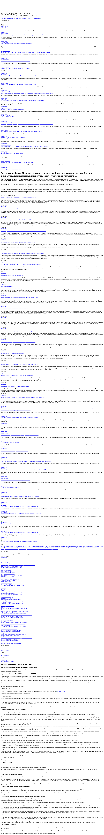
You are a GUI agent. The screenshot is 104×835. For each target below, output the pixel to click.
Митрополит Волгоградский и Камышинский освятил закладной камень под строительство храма (24, 146)
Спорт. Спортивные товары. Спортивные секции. (13, 624)
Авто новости (79, 547)
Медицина (5, 549)
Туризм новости (37, 546)
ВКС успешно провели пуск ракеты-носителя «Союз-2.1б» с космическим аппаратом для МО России (25, 52)
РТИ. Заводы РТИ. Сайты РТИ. (8, 576)
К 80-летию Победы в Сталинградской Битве (47, 549)
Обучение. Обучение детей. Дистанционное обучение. (14, 608)
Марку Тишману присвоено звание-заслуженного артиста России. (17, 43)
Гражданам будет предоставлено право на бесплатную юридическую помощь (19, 417)
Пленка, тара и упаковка (6, 583)
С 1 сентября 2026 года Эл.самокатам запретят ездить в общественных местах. (19, 435)
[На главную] (1, 541)
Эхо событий (20, 547)
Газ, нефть (3, 588)
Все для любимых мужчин (7, 620)
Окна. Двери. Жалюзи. (6, 570)
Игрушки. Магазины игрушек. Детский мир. (11, 616)
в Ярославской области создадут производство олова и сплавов (16, 138)
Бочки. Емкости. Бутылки (7, 612)
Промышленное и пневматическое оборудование (12, 575)
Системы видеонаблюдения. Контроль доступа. (12, 592)
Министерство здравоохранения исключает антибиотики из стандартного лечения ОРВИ (22, 35)
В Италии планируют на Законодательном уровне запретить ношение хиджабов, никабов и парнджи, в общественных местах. (31, 424)
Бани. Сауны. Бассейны (6, 625)
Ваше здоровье (7, 547)
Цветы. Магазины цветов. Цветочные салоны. (12, 617)
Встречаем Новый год (21, 549)
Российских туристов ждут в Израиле (10, 487)
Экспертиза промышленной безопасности (11, 599)
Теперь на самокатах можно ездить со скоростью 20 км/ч (14, 451)
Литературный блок (16, 169)
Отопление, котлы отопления (8, 586)
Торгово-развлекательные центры (9, 629)
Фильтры (3, 590)
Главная (2, 169)
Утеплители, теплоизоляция (7, 641)
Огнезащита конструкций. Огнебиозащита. (11, 643)
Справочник (16, 541)
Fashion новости (87, 547)
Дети (42, 546)
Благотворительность (81, 546)
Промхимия (3, 595)
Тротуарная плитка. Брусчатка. (8, 572)
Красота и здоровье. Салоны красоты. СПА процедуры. (14, 622)
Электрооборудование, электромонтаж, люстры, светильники (15, 600)
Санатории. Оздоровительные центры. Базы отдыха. (13, 626)
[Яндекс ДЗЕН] (40, 18)
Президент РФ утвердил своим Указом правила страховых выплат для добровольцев (21, 131)
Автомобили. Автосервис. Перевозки (10, 635)
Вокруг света (14, 547)
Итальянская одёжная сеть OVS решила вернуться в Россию (15, 61)
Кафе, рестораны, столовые (7, 627)
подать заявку (4, 557)
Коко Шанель (4, 27)
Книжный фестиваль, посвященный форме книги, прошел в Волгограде (18, 162)
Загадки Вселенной (28, 547)
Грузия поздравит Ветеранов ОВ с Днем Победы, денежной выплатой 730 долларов (21, 75)
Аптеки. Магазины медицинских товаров (11, 630)
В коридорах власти (52, 547)
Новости (21, 18)
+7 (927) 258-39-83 (5, 650)
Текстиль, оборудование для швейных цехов (11, 594)
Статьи (33, 18)
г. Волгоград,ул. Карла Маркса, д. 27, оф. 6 (8, 660)
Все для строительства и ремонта (9, 639)
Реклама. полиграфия (6, 581)
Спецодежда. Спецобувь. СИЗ (8, 593)
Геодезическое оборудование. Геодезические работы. (13, 634)
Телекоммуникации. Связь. (7, 606)
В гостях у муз (29, 546)
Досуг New (44, 547)
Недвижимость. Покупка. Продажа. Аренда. (11, 567)
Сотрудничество (8, 18)
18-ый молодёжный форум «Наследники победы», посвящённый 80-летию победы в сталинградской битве (27, 93)
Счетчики (3, 589)
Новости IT (13, 549)
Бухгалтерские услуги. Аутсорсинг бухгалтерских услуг (14, 611)
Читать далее (4, 32)
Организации (15, 18)
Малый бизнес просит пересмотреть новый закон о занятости (15, 68)
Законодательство (10, 546)
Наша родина (89, 546)
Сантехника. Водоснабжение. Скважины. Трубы (12, 585)
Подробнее (3, 206)
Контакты (37, 18)
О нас (2, 18)
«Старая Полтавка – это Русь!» (8, 116)
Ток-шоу (29, 18)
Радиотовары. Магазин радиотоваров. (10, 579)
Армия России (46, 546)
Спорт (9, 549)
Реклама (25, 18)
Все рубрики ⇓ (4, 551)
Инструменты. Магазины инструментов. (10, 577)
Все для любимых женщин (7, 618)
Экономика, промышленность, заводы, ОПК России (63, 546)
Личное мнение (60, 547)
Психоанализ (95, 546)
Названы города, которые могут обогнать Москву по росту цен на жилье (18, 84)
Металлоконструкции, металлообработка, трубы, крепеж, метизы (16, 638)
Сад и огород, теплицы (6, 584)
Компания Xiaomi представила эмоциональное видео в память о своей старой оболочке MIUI (23, 469)
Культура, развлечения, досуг (8, 598)
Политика (23, 546)
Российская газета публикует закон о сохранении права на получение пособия (20, 496)
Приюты (3, 607)
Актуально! (3, 546)
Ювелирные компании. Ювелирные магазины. (12, 603)
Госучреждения (4, 633)
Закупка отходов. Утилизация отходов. (10, 563)
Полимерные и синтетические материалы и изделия (13, 613)
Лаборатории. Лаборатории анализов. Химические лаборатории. (16, 615)
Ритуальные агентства (6, 602)
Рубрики (8, 169)
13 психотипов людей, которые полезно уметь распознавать (15, 523)
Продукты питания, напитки (8, 574)
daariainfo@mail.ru (5, 655)
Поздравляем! (18, 546)
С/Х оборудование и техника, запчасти (10, 636)
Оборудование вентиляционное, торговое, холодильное (14, 568)
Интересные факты (31, 549)
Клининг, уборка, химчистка (7, 604)
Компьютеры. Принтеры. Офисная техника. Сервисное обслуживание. (18, 565)
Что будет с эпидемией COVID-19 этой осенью (12, 153)
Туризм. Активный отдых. (7, 597)
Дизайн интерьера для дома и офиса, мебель (11, 566)
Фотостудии (3, 621)
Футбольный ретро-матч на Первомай (10, 442)
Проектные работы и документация (9, 640)
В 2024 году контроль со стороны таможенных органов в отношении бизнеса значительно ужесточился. (26, 461)
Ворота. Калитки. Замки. (7, 571)
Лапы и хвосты (4, 562)
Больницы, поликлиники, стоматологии (10, 631)
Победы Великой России (70, 547)
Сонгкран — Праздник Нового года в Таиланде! (12, 109)
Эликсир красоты (37, 547)
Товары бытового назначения (8, 580)
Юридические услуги (6, 609)
